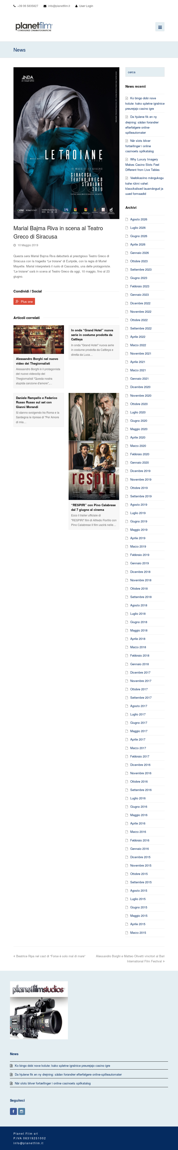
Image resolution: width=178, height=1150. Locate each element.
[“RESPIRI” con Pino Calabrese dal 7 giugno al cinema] (94, 446)
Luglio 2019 (138, 513)
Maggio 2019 (138, 529)
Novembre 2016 (140, 773)
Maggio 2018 (138, 630)
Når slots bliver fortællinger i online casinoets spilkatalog (139, 145)
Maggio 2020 (138, 429)
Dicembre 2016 (140, 764)
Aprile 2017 (137, 739)
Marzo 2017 (138, 748)
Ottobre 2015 (139, 873)
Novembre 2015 (140, 865)
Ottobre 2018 (139, 588)
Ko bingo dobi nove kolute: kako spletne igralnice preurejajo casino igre (145, 103)
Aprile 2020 (137, 437)
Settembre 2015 (141, 882)
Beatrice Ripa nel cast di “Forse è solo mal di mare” (50, 956)
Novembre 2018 (140, 580)
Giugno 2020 (138, 420)
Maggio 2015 (138, 915)
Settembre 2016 (141, 790)
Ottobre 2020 (139, 404)
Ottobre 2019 (139, 487)
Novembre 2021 (140, 353)
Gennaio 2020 (139, 462)
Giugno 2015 (138, 907)
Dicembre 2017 (140, 672)
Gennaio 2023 (139, 294)
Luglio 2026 (138, 227)
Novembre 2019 (140, 479)
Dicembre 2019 (140, 471)
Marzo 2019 (138, 546)
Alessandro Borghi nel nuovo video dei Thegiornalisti (37, 361)
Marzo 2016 (138, 831)
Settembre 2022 (141, 328)
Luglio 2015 (138, 899)
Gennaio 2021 (139, 378)
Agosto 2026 (138, 219)
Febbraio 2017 (139, 756)
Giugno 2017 (138, 722)
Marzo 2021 (138, 370)
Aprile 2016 (137, 823)
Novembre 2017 (140, 680)
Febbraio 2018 (139, 655)
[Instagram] (21, 1111)
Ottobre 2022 (139, 320)
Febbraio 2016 (139, 840)
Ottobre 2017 (139, 689)
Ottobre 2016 (139, 781)
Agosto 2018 (138, 605)
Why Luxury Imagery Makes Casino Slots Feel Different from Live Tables (142, 164)
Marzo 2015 (138, 932)
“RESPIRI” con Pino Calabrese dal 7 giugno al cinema (93, 507)
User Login (86, 6)
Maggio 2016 (138, 815)
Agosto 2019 (138, 504)
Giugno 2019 (138, 521)
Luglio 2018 (138, 613)
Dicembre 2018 (140, 571)
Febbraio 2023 (139, 286)
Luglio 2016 (138, 798)
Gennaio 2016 (139, 848)
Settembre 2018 (141, 597)
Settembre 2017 (141, 697)
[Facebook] (13, 1111)
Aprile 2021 (137, 361)
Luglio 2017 (138, 714)
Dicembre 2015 (140, 857)
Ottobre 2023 (139, 261)
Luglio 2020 (138, 412)
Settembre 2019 (141, 496)
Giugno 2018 (138, 622)
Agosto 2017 (138, 706)
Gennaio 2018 (139, 664)
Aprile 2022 (137, 336)
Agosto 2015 (138, 890)
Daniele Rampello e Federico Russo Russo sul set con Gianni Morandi (36, 402)
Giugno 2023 (138, 278)
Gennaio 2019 (139, 563)
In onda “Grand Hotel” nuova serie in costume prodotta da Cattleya (92, 334)
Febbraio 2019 (139, 554)
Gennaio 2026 (139, 252)
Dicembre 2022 (140, 303)
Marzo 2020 (138, 445)
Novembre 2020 (140, 395)
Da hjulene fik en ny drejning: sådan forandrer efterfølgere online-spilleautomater (68, 1074)
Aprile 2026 (137, 244)
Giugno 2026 (138, 236)
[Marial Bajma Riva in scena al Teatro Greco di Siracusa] (66, 143)
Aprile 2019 (137, 538)
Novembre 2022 (140, 311)
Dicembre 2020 (140, 387)
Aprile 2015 (137, 924)
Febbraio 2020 (139, 454)
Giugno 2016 (138, 806)
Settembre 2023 (141, 269)
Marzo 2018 (138, 647)
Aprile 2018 (137, 638)
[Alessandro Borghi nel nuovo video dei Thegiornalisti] (38, 339)
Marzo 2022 (138, 345)
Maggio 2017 (138, 731)
